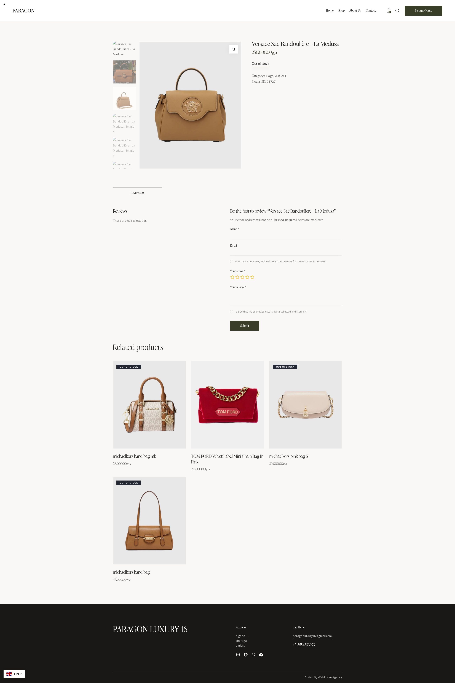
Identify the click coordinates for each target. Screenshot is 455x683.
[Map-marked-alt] (261, 654)
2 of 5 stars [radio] (237, 277)
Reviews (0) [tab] (138, 193)
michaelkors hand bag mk (134, 456)
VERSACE (280, 76)
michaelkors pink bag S (288, 456)
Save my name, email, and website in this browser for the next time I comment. (280, 261)
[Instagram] (238, 654)
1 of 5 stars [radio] (232, 277)
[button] (233, 49)
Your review (238, 287)
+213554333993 (304, 644)
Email (234, 245)
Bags (269, 76)
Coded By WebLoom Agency (323, 677)
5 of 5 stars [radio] (252, 277)
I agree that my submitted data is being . (271, 311)
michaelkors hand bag (131, 572)
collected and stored (292, 311)
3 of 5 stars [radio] (242, 277)
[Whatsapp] (253, 654)
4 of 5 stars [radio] (247, 277)
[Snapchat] (245, 654)
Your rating (237, 271)
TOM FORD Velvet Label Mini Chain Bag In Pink (227, 458)
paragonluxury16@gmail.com (312, 636)
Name (234, 229)
